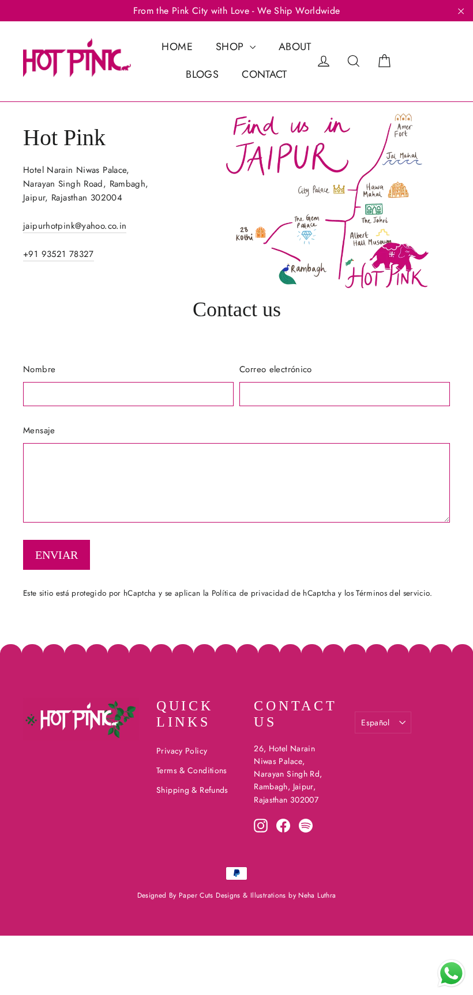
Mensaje (39, 430)
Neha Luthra (317, 895)
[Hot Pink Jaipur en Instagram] (261, 825)
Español (375, 722)
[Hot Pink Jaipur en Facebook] (283, 825)
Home (177, 46)
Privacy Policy (181, 750)
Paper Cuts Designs (211, 895)
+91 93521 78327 (58, 254)
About (295, 46)
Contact (264, 74)
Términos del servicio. (393, 593)
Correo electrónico (275, 369)
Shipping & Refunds (192, 790)
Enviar (56, 554)
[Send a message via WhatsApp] (451, 973)
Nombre (39, 369)
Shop (231, 46)
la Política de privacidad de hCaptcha (271, 593)
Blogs (202, 74)
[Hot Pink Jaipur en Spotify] (306, 825)
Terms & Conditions (191, 770)
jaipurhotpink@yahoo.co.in (74, 226)
